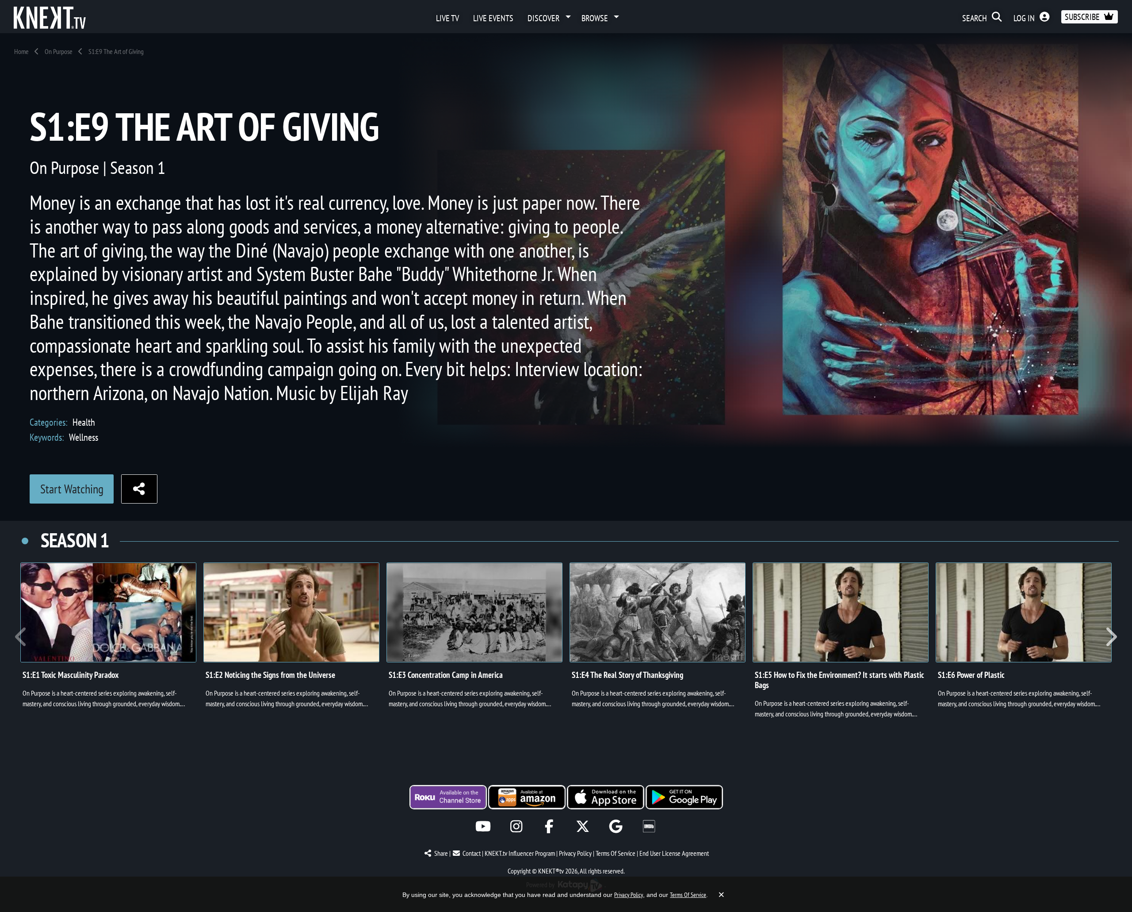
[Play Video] (108, 612)
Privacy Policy (575, 853)
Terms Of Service (615, 853)
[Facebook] (549, 826)
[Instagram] (516, 826)
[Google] (615, 826)
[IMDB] (649, 826)
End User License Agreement (674, 853)
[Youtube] (483, 826)
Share (441, 853)
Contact (472, 853)
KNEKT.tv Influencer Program (520, 853)
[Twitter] (582, 826)
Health (84, 422)
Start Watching (71, 489)
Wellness (83, 437)
